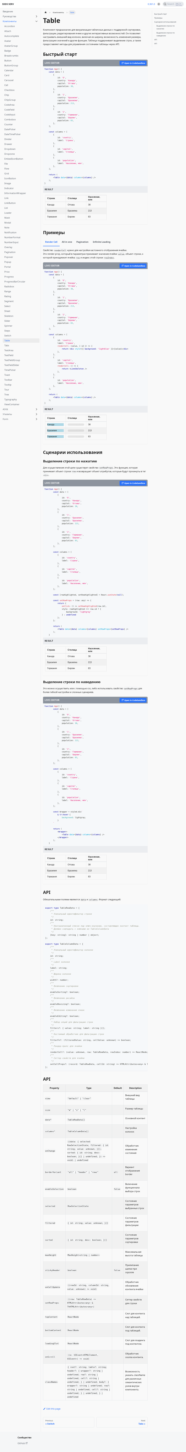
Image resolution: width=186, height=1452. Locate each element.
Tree (6, 394)
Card (6, 75)
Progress (9, 276)
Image (7, 183)
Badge (7, 50)
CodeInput (9, 114)
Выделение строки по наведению (165, 34)
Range (7, 291)
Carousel (8, 80)
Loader (8, 212)
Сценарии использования (165, 22)
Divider (8, 139)
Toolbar (8, 379)
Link (6, 198)
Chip (6, 94)
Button (7, 60)
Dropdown (10, 148)
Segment (9, 301)
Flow (6, 168)
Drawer (8, 144)
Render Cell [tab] (51, 241)
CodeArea (9, 104)
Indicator (9, 188)
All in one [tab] (67, 241)
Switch (7, 335)
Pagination (10, 252)
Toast (7, 374)
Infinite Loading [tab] (101, 241)
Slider (7, 320)
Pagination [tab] (82, 241)
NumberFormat (12, 237)
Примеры (158, 18)
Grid (6, 173)
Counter (8, 124)
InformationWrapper (15, 193)
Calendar (9, 70)
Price (7, 271)
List (6, 207)
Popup (7, 261)
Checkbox (9, 90)
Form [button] (5, 419)
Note (6, 227)
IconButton (10, 178)
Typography (10, 399)
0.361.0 (151, 4)
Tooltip (7, 384)
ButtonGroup (11, 65)
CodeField (9, 109)
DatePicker (10, 129)
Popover (8, 257)
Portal (7, 266)
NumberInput (11, 242)
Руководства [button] (9, 16)
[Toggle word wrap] (139, 907)
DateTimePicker (12, 134)
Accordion (9, 26)
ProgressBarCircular (14, 281)
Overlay (8, 247)
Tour (6, 389)
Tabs (6, 345)
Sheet (7, 311)
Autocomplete (11, 36)
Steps (7, 330)
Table (7, 340)
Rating (7, 296)
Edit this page (53, 1408)
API (155, 39)
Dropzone (9, 153)
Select (7, 306)
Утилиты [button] (7, 414)
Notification (10, 232)
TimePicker (10, 369)
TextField (8, 355)
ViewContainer (11, 404)
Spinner (8, 325)
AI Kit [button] (5, 409)
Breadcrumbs (11, 55)
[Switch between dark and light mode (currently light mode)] (159, 4)
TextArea (8, 350)
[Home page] (45, 12)
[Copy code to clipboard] (144, 907)
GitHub (21, 1443)
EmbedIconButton (13, 158)
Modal (7, 222)
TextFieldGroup (12, 360)
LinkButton (10, 203)
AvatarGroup (11, 45)
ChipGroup (10, 99)
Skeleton (8, 315)
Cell (6, 85)
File (6, 163)
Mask (7, 217)
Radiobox (9, 286)
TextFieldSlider (11, 365)
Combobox (10, 119)
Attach (7, 31)
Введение (8, 11)
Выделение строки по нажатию (165, 27)
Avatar (7, 40)
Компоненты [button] (9, 21)
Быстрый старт (160, 14)
